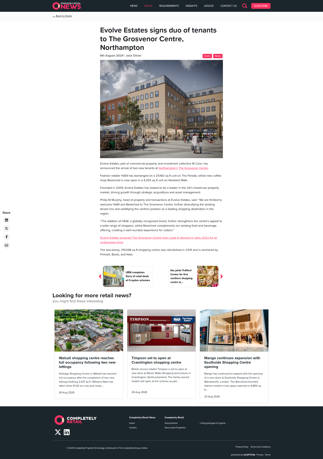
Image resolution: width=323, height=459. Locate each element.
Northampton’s (168, 168)
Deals (148, 6)
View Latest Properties (175, 427)
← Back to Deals (62, 16)
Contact (133, 427)
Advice (209, 6)
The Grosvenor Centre (193, 168)
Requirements (169, 6)
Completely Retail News (142, 417)
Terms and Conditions (260, 447)
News (133, 6)
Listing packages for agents (213, 423)
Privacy (260, 454)
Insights (191, 6)
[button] (245, 5)
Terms (268, 454)
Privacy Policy (242, 447)
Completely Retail (174, 417)
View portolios (171, 423)
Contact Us (229, 6)
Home (132, 423)
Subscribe (261, 6)
